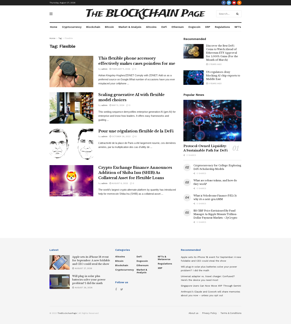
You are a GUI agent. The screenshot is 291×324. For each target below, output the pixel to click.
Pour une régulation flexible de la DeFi (136, 131)
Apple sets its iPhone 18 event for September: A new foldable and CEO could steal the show (91, 260)
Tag (60, 38)
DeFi (164, 27)
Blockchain (93, 27)
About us (193, 313)
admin (104, 69)
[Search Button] (238, 13)
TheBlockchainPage (67, 313)
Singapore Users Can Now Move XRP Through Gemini (211, 285)
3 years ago (215, 83)
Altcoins (151, 27)
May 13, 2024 (117, 105)
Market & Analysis (130, 27)
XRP (207, 27)
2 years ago (215, 64)
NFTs (238, 27)
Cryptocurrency (72, 27)
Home (53, 27)
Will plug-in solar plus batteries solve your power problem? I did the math (89, 280)
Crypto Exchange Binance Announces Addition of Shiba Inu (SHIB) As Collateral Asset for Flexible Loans (135, 172)
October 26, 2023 (121, 136)
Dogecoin (194, 27)
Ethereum (178, 27)
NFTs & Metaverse (164, 258)
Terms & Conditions (230, 313)
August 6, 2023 (119, 183)
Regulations (222, 27)
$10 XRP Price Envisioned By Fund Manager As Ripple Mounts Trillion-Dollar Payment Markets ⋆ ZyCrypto (215, 214)
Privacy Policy (209, 313)
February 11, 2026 (120, 69)
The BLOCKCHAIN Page (145, 14)
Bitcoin (109, 27)
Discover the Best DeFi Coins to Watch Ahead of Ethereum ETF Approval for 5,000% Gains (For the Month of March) (222, 52)
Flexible (69, 38)
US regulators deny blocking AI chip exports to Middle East (223, 76)
